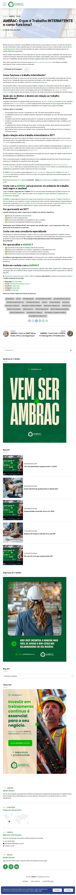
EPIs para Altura (28, 299)
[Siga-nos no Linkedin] (16, 866)
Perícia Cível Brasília (13, 309)
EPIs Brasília (10, 299)
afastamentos (26, 216)
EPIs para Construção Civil (15, 302)
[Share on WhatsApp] (46, 320)
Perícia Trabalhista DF (17, 312)
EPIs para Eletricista (32, 302)
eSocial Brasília (55, 302)
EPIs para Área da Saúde (43, 299)
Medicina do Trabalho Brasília (31, 305)
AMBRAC (12, 16)
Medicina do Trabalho (12, 305)
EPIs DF (18, 299)
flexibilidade (62, 159)
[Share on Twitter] (32, 320)
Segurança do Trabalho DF (37, 316)
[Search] (71, 350)
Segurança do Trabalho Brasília (55, 312)
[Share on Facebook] (29, 320)
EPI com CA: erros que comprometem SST (38, 556)
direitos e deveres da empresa (43, 62)
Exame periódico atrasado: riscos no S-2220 (39, 511)
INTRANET (25, 881)
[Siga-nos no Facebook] (5, 866)
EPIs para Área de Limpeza (62, 299)
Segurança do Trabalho (53, 172)
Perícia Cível (66, 305)
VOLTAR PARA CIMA (48, 881)
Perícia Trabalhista (42, 309)
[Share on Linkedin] (39, 320)
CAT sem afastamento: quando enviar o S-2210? (40, 466)
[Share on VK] (43, 320)
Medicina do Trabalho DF (52, 305)
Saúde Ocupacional (39, 172)
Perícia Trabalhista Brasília (59, 309)
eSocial (44, 302)
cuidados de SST (45, 167)
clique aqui (15, 286)
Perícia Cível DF (28, 309)
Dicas (18, 16)
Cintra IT (47, 877)
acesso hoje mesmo (46, 180)
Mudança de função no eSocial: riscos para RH (39, 534)
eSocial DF (66, 302)
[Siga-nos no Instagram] (11, 866)
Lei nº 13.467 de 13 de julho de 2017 (55, 101)
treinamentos (33, 150)
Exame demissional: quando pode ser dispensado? (41, 489)
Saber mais (38, 891)
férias (31, 125)
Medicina (6, 180)
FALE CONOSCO (35, 881)
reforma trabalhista (20, 103)
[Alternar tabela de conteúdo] (25, 69)
